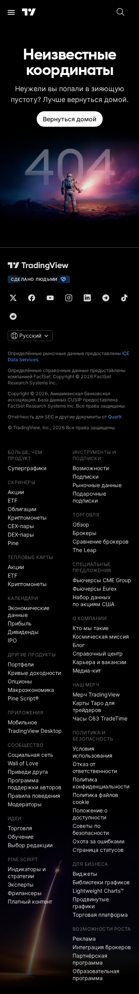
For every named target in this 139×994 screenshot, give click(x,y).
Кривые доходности (34, 672)
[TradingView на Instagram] (68, 297)
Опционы (20, 681)
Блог (79, 645)
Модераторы (25, 804)
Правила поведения (34, 795)
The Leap (85, 550)
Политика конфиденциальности (101, 783)
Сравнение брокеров (101, 541)
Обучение (21, 836)
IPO (12, 640)
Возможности (91, 468)
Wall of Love (23, 763)
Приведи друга (28, 771)
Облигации (22, 509)
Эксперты (21, 884)
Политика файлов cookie (95, 798)
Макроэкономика (31, 689)
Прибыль (20, 623)
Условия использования (92, 752)
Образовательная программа (96, 974)
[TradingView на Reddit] (13, 316)
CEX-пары (21, 526)
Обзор (81, 524)
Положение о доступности (90, 814)
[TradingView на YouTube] (50, 297)
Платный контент (30, 901)
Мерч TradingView (96, 694)
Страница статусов (98, 849)
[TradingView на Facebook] (31, 297)
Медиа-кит (87, 670)
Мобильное (22, 722)
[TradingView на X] (13, 297)
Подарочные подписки (89, 497)
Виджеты (85, 873)
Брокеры (85, 533)
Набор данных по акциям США (93, 600)
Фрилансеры (25, 893)
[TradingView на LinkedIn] (87, 297)
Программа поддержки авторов (34, 783)
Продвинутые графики (91, 902)
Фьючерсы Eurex (95, 588)
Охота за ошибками (98, 841)
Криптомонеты (27, 517)
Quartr (115, 417)
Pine (13, 543)
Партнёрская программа (90, 959)
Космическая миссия (101, 636)
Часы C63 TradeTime (100, 718)
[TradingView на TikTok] (124, 297)
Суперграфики (27, 468)
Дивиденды (23, 632)
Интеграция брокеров (102, 947)
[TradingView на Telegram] (105, 297)
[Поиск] (120, 12)
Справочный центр (98, 653)
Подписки (85, 476)
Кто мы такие (90, 628)
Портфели (21, 664)
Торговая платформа (100, 914)
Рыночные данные (97, 485)
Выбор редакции (30, 845)
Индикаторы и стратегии (27, 872)
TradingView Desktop (35, 730)
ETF (12, 500)
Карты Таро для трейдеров (94, 706)
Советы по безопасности (91, 829)
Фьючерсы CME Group (102, 580)
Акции (16, 492)
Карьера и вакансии (99, 662)
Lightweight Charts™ (98, 890)
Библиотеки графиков (101, 882)
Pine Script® (23, 698)
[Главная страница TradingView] (29, 12)
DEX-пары (21, 534)
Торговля (20, 828)
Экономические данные (28, 611)
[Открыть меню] (11, 12)
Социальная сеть (30, 754)
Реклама (84, 938)
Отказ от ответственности (95, 767)
